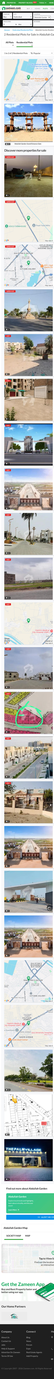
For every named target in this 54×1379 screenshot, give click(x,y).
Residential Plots (24, 43)
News (28, 1341)
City (15, 14)
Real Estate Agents (34, 1352)
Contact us (6, 1341)
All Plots (10, 43)
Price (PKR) (7, 21)
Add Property (32, 1356)
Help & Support (8, 1348)
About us (5, 1337)
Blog (28, 1337)
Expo (28, 1348)
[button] (7, 16)
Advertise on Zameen (10, 1352)
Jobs (3, 1345)
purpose (6, 14)
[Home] (3, 2)
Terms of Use (7, 1356)
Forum (29, 1345)
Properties (11, 3)
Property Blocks (27, 3)
